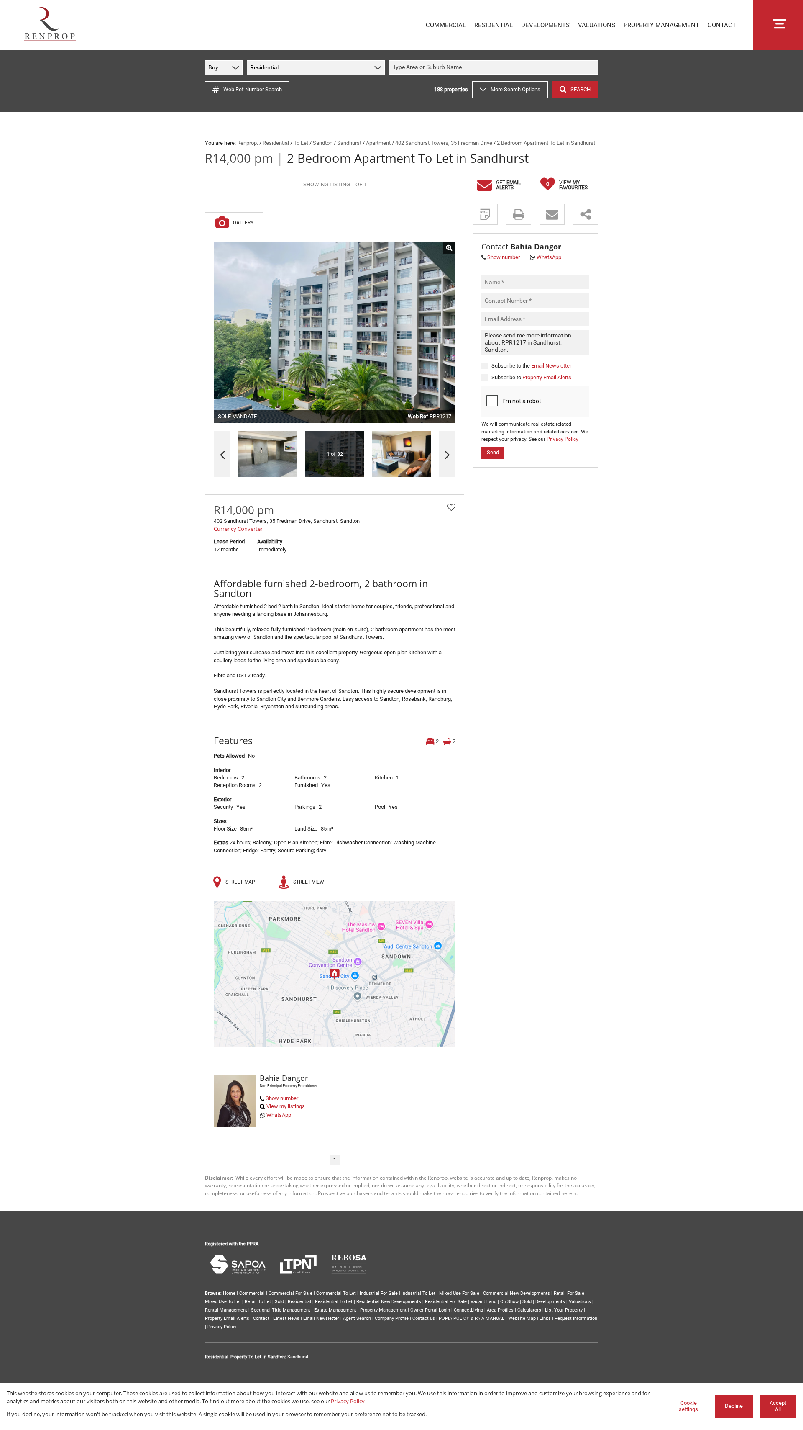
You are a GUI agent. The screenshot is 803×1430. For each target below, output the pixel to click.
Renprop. (247, 143)
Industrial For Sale (379, 1293)
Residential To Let (334, 1301)
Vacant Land (483, 1301)
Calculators (529, 1310)
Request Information (576, 1318)
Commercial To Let (336, 1293)
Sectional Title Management (280, 1310)
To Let (301, 143)
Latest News (286, 1318)
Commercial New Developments (516, 1293)
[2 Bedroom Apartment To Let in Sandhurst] (334, 332)
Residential (276, 143)
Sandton (322, 143)
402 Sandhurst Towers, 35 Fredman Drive (443, 143)
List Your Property (564, 1310)
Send (493, 452)
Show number (282, 1098)
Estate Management (335, 1310)
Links (545, 1318)
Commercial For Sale (290, 1293)
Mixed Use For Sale (459, 1293)
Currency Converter (238, 528)
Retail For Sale (569, 1293)
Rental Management (226, 1310)
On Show (509, 1301)
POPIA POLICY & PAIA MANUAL (471, 1318)
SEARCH (580, 89)
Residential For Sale (446, 1301)
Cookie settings (688, 1406)
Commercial (252, 1293)
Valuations (580, 1301)
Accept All (778, 1406)
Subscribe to (531, 377)
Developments (550, 1301)
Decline (734, 1406)
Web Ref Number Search (252, 89)
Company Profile (392, 1318)
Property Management (383, 1310)
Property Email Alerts (546, 377)
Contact (261, 1318)
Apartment (378, 143)
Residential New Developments (388, 1301)
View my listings (285, 1106)
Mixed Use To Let (223, 1301)
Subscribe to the (531, 365)
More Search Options (515, 89)
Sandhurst (349, 143)
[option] (401, 454)
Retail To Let (258, 1301)
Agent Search (357, 1318)
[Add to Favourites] (451, 507)
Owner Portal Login (430, 1310)
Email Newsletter (551, 365)
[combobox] (495, 67)
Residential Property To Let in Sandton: (245, 1357)
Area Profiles (500, 1310)
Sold (279, 1301)
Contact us (423, 1318)
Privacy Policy (562, 439)
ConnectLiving (468, 1310)
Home (229, 1293)
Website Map (522, 1318)
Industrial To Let (418, 1293)
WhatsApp (278, 1115)
